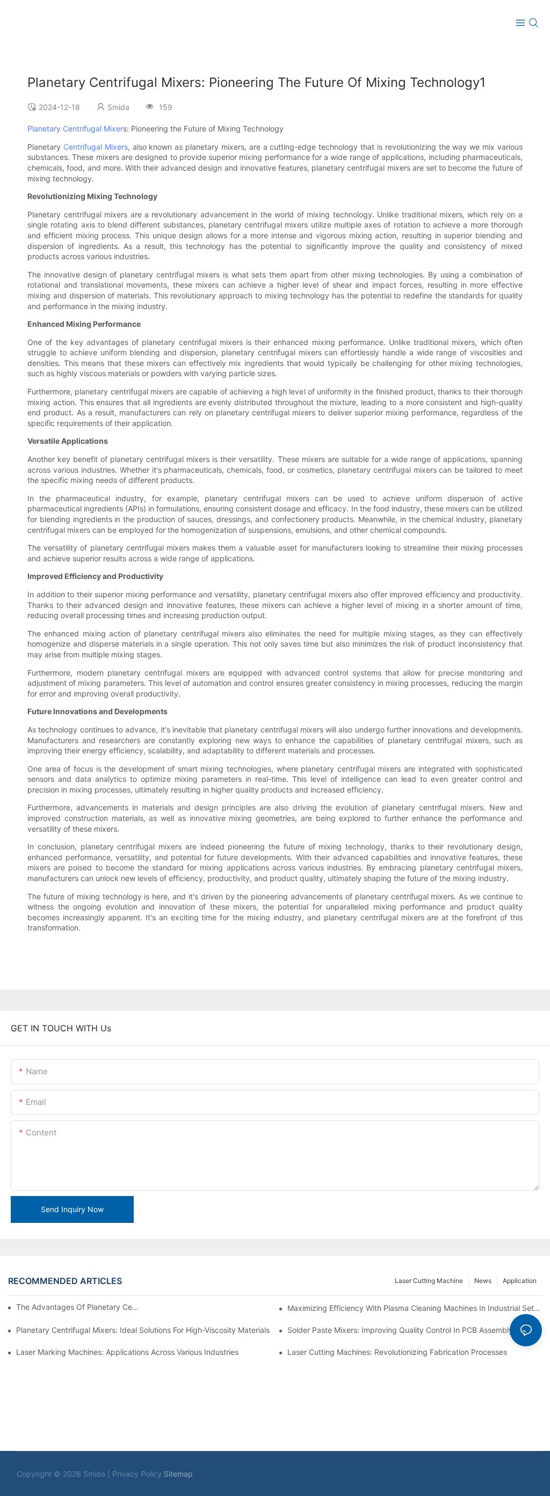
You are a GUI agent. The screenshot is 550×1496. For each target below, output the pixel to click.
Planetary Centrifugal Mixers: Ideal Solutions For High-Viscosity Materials (143, 1329)
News (482, 1281)
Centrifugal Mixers (95, 146)
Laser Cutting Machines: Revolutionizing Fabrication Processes (397, 1351)
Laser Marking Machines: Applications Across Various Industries (127, 1351)
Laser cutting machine (429, 1281)
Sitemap (178, 1473)
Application (520, 1281)
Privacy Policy (137, 1473)
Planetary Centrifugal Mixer (75, 128)
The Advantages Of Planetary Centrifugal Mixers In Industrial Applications (78, 1306)
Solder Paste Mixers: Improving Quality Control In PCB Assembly (400, 1329)
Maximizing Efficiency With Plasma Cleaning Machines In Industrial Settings (414, 1307)
